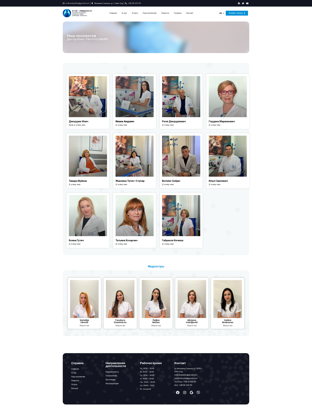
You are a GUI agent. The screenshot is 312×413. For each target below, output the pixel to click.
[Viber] (198, 392)
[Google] (191, 392)
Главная (113, 13)
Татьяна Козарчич (126, 240)
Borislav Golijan (171, 180)
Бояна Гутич (76, 240)
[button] (237, 13)
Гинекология (111, 375)
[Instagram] (184, 392)
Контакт (189, 13)
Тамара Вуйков (78, 180)
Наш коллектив (149, 13)
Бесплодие (111, 379)
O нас (124, 13)
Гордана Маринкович (222, 121)
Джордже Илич (78, 121)
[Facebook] (177, 392)
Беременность (112, 371)
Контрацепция (112, 383)
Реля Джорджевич (174, 121)
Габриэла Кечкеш (172, 240)
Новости (165, 13)
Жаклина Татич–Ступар (130, 180)
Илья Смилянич (218, 180)
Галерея (177, 13)
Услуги (135, 13)
